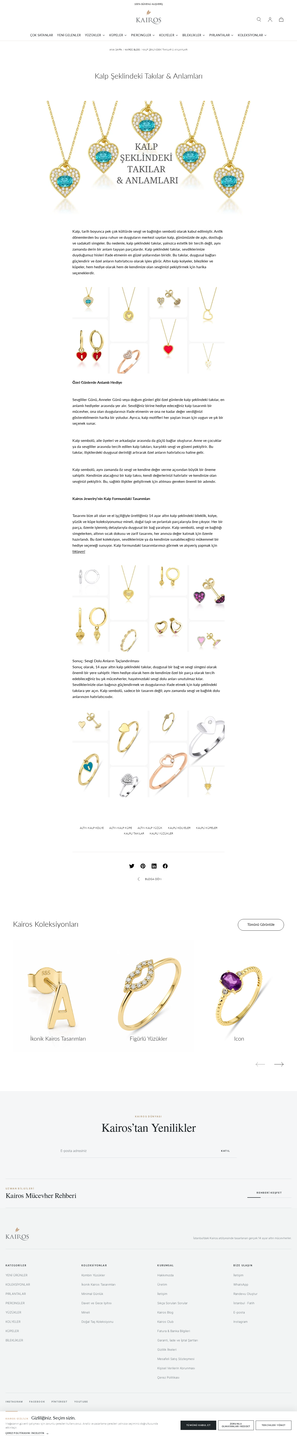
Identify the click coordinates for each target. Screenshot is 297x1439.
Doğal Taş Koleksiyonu (97, 1321)
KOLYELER (13, 1321)
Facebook (37, 1401)
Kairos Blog (132, 49)
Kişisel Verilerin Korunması (176, 1368)
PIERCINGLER (15, 1303)
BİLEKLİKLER (14, 1340)
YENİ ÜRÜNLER (16, 1275)
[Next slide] (279, 1064)
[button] (259, 19)
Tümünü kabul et (198, 1425)
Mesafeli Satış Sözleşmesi (175, 1359)
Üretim (162, 1284)
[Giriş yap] (270, 19)
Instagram (240, 1321)
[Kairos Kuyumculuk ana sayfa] (17, 1234)
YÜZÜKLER (13, 1312)
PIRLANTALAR (16, 1294)
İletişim (162, 1294)
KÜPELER (12, 1331)
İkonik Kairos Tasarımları (98, 1284)
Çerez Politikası (168, 1377)
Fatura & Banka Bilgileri (173, 1331)
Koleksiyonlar (94, 1265)
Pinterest (60, 1401)
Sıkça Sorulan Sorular (172, 1303)
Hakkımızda (165, 1275)
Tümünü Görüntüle (260, 924)
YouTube (81, 1401)
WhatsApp (240, 1284)
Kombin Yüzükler (93, 1275)
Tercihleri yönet (273, 1425)
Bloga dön (153, 879)
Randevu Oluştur (245, 1294)
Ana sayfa (116, 49)
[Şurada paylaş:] (132, 866)
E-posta (239, 1312)
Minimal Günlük (92, 1294)
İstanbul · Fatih (244, 1303)
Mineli (85, 1312)
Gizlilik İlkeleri (167, 1349)
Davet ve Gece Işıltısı (96, 1303)
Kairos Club (165, 1321)
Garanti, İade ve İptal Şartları (177, 1340)
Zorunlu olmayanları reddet (236, 1425)
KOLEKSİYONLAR (18, 1284)
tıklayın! (78, 551)
